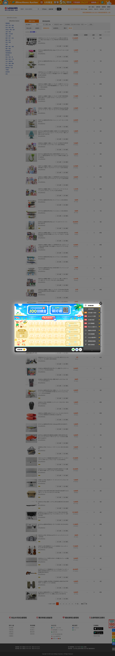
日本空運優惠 (91, 334)
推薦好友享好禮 (92, 330)
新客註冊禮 (90, 309)
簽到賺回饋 (90, 305)
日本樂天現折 (89, 320)
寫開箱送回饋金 (92, 341)
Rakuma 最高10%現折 (92, 327)
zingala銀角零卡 (92, 337)
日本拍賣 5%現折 (90, 312)
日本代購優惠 (89, 323)
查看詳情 (19, 349)
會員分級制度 (91, 344)
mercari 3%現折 (90, 316)
